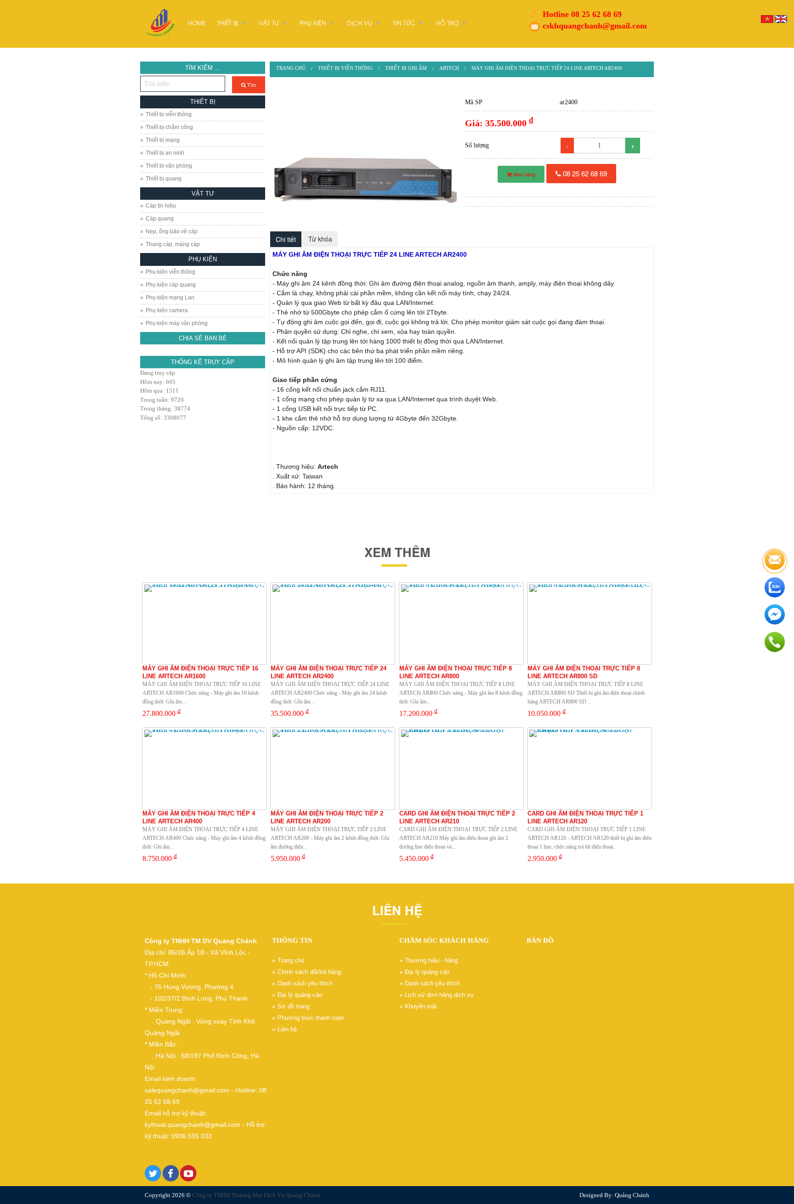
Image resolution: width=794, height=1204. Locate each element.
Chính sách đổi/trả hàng (309, 971)
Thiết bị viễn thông (169, 114)
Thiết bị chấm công (169, 127)
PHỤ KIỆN (313, 22)
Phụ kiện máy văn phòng (177, 323)
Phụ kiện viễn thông (170, 272)
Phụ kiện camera (167, 310)
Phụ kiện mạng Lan (170, 297)
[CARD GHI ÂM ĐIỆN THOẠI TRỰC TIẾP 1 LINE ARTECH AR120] (589, 769)
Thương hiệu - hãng (431, 960)
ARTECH (449, 68)
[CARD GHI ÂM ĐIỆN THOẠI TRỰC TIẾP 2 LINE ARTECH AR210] (461, 769)
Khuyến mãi (421, 1006)
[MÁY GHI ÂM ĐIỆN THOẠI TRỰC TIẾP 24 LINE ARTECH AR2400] (364, 162)
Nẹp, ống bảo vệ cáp (172, 231)
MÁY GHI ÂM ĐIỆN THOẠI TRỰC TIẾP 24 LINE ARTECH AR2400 (546, 68)
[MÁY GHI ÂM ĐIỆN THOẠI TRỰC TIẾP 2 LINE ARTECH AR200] (333, 769)
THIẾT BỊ (227, 22)
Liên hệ (287, 1029)
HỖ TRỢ (447, 22)
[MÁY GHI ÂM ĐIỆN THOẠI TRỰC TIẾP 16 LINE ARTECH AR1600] (204, 623)
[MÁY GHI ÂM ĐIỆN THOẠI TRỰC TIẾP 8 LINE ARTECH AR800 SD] (589, 623)
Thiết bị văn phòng (169, 166)
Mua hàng (523, 174)
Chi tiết (286, 239)
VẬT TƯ (269, 22)
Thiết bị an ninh (165, 153)
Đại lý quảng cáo (300, 994)
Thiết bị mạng (163, 140)
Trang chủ (291, 68)
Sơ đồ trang (293, 1006)
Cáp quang (160, 218)
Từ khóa (320, 238)
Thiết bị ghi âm (406, 68)
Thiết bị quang (163, 178)
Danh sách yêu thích (305, 983)
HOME (197, 22)
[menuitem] (291, 68)
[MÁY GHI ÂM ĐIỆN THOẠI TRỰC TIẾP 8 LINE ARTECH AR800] (461, 623)
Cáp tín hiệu (161, 206)
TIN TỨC (404, 22)
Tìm (251, 84)
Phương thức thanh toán (311, 1017)
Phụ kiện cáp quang (171, 284)
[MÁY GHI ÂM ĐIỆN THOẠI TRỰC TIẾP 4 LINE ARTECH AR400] (204, 769)
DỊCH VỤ (359, 22)
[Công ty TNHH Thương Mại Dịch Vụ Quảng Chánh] (159, 23)
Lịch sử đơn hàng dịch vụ (439, 994)
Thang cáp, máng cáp (173, 244)
